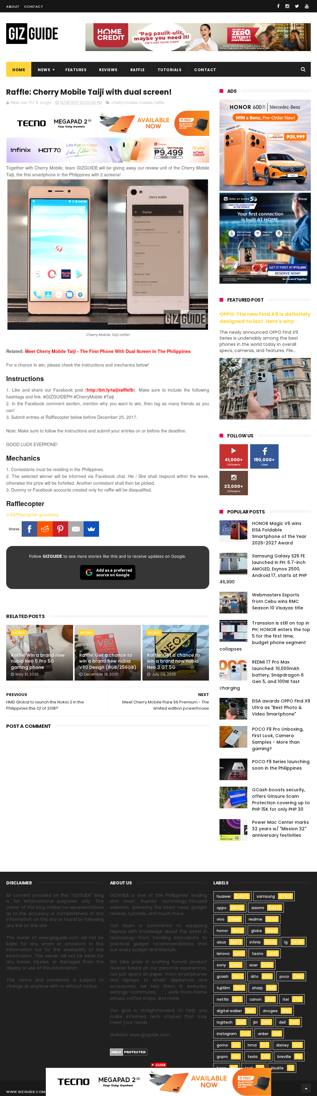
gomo (222, 1045)
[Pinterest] (60, 529)
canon (256, 999)
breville (284, 1056)
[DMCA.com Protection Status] (128, 1054)
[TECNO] (158, 1081)
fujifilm (223, 988)
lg (286, 942)
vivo (220, 919)
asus (221, 942)
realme (255, 919)
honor (222, 930)
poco (284, 976)
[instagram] (287, 6)
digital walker (229, 1010)
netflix (223, 999)
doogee (270, 1010)
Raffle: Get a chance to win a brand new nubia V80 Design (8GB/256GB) (107, 661)
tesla (253, 1056)
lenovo (223, 953)
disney (282, 1045)
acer (253, 965)
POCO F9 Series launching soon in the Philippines (281, 765)
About (13, 6)
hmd (252, 1045)
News (44, 69)
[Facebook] (29, 529)
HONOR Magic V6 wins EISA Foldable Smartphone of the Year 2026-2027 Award (279, 533)
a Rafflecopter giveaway (32, 515)
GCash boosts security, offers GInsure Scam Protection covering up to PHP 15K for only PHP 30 (281, 799)
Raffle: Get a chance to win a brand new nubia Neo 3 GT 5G (173, 661)
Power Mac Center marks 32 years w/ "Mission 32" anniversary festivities (280, 828)
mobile (145, 102)
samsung (266, 896)
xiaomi (257, 907)
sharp (257, 988)
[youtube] (307, 6)
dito (254, 976)
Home (18, 69)
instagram (227, 1033)
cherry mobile (124, 102)
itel (286, 999)
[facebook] (278, 6)
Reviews (108, 69)
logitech (224, 1022)
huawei (224, 896)
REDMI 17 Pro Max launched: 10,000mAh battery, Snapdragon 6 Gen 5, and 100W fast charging (261, 675)
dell (282, 1022)
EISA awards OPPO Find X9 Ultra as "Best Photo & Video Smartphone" (281, 707)
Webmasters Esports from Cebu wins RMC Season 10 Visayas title (277, 601)
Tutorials (170, 69)
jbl (255, 1022)
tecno (257, 953)
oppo (222, 907)
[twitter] (297, 6)
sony (221, 965)
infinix (255, 942)
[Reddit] (45, 529)
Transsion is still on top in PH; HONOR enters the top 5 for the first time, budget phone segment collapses (264, 636)
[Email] (76, 529)
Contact (33, 6)
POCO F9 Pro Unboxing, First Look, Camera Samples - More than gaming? (277, 739)
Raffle (137, 69)
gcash (222, 976)
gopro (222, 1056)
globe (256, 930)
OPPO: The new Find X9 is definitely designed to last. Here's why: (264, 318)
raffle (159, 102)
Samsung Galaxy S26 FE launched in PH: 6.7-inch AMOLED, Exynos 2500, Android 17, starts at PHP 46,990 (263, 569)
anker (263, 1033)
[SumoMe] (91, 529)
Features (75, 69)
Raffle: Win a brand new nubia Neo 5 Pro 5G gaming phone (38, 661)
